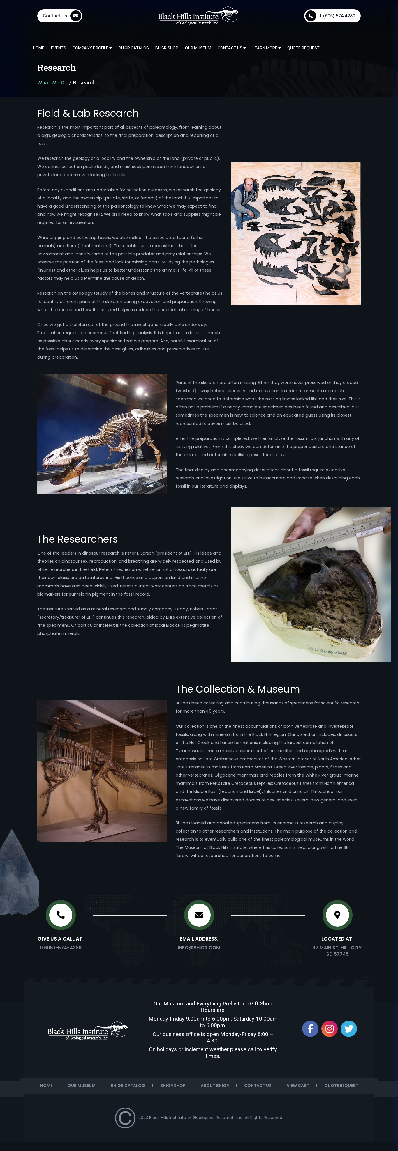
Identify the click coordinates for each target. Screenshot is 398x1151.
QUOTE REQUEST (341, 1085)
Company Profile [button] (91, 48)
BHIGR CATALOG (128, 1085)
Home (38, 48)
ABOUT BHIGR (215, 1085)
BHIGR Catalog (134, 48)
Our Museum (198, 48)
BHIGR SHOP (173, 1085)
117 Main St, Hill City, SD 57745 (337, 950)
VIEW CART (298, 1085)
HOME (46, 1085)
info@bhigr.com (199, 947)
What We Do (52, 82)
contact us (230, 48)
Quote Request (303, 48)
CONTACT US (258, 1085)
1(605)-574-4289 (61, 947)
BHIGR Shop (166, 48)
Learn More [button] (265, 48)
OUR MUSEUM (82, 1085)
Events (58, 48)
